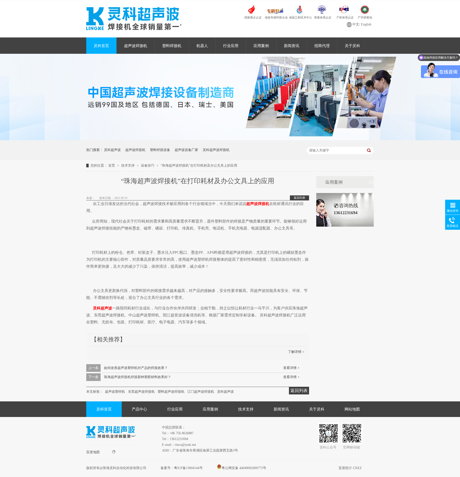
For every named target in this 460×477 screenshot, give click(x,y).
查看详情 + (291, 368)
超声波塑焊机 (115, 391)
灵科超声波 (112, 150)
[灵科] (230, 139)
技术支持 (128, 165)
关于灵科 (352, 46)
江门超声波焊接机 (200, 391)
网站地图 (352, 409)
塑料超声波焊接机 (171, 391)
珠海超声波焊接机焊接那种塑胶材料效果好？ (137, 377)
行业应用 (230, 46)
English (366, 24)
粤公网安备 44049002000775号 (244, 468)
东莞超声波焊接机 (141, 391)
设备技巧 (148, 165)
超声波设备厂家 (186, 150)
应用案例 (261, 46)
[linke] (111, 444)
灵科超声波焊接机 (216, 150)
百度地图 (93, 452)
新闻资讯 (291, 46)
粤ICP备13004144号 (188, 468)
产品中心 (139, 409)
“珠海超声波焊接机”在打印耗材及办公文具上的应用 (199, 165)
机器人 (202, 46)
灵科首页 (101, 46)
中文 (355, 24)
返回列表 (299, 197)
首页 (112, 165)
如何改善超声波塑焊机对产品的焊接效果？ (136, 368)
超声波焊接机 (135, 46)
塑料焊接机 (171, 46)
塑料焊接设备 (160, 150)
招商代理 (322, 46)
